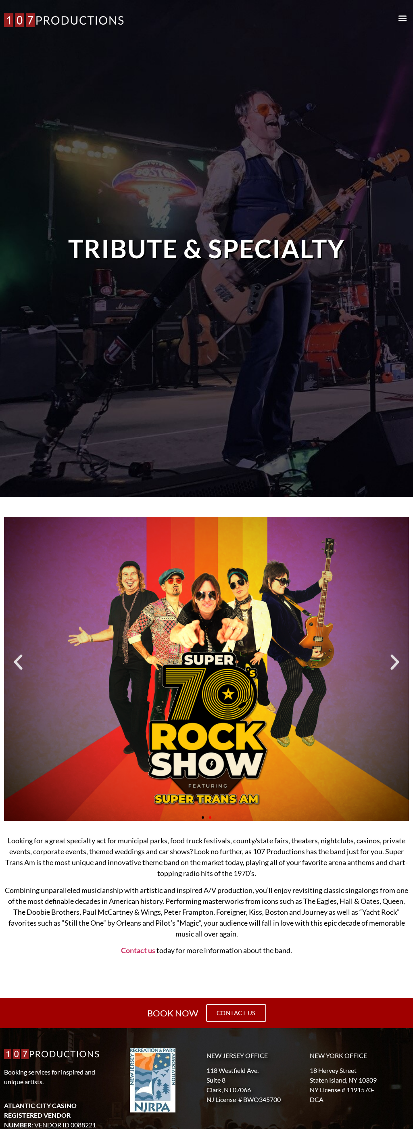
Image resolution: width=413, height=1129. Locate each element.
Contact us (138, 950)
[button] (402, 18)
